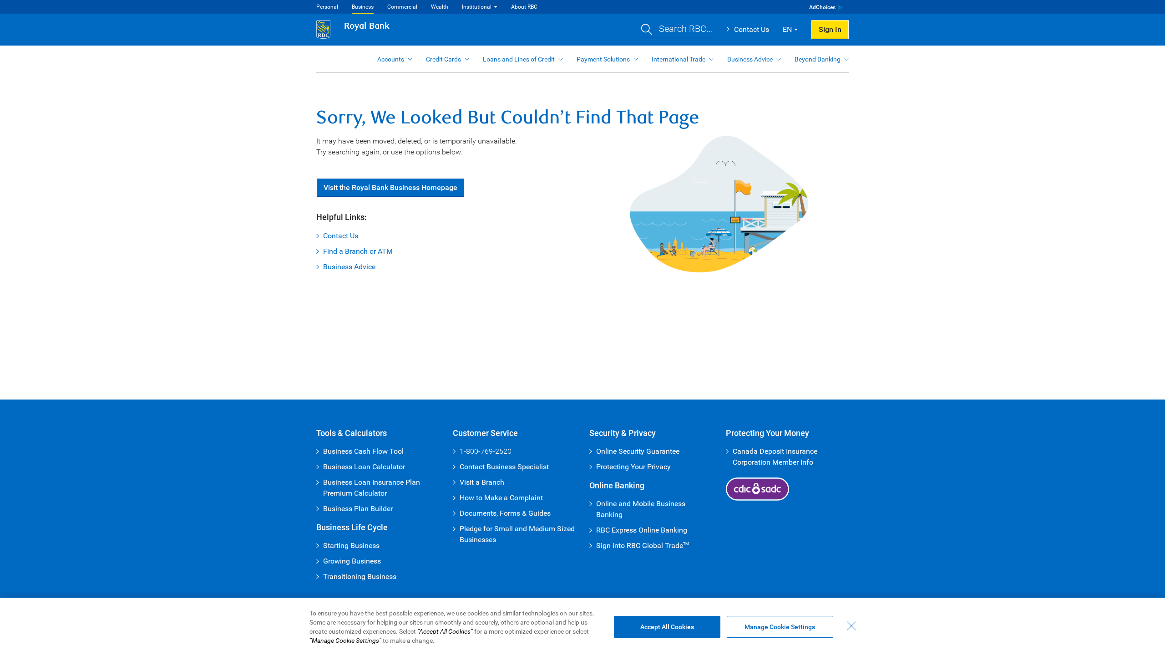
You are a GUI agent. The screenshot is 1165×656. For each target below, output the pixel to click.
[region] (582, 627)
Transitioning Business (359, 576)
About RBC (524, 7)
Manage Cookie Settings (780, 626)
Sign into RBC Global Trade (642, 545)
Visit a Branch (482, 482)
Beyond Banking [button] (818, 59)
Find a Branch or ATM (358, 251)
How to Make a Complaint (501, 497)
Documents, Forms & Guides (505, 513)
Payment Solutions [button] (603, 59)
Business (363, 7)
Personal (327, 7)
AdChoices (822, 7)
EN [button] (787, 29)
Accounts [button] (390, 59)
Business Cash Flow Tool (363, 451)
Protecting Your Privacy (633, 466)
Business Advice (349, 266)
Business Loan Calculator (364, 466)
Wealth (439, 7)
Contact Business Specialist (504, 466)
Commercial (402, 7)
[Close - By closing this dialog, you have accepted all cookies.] (851, 625)
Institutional (476, 7)
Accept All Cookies (667, 626)
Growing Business (352, 561)
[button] (677, 30)
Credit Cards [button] (443, 59)
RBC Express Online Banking (641, 530)
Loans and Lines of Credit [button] (519, 59)
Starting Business (351, 545)
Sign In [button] (830, 29)
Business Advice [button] (750, 59)
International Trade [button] (678, 59)
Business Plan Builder (358, 508)
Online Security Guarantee (637, 451)
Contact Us (751, 29)
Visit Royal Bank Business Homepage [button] (390, 187)
